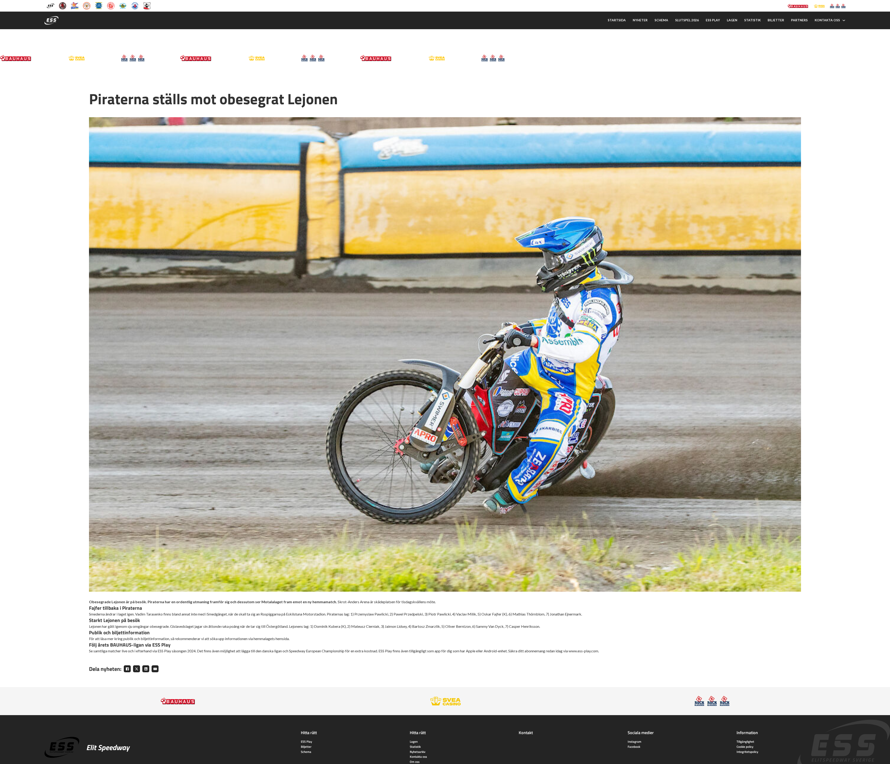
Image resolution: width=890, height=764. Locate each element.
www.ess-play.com (583, 651)
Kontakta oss (827, 20)
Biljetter (776, 20)
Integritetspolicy (747, 751)
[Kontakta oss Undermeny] (844, 20)
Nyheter (640, 20)
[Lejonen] (86, 5)
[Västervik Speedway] (123, 5)
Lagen (732, 20)
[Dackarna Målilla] (74, 5)
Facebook (634, 746)
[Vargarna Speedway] (135, 5)
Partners (799, 20)
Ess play (713, 20)
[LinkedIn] (145, 668)
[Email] (155, 668)
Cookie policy (745, 746)
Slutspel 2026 (687, 20)
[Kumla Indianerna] (62, 5)
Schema (661, 20)
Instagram (634, 741)
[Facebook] (127, 668)
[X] (136, 668)
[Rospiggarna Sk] (110, 5)
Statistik (752, 20)
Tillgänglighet (745, 741)
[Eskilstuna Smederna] (147, 5)
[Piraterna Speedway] (98, 5)
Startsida (617, 20)
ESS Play (306, 741)
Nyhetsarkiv (417, 751)
